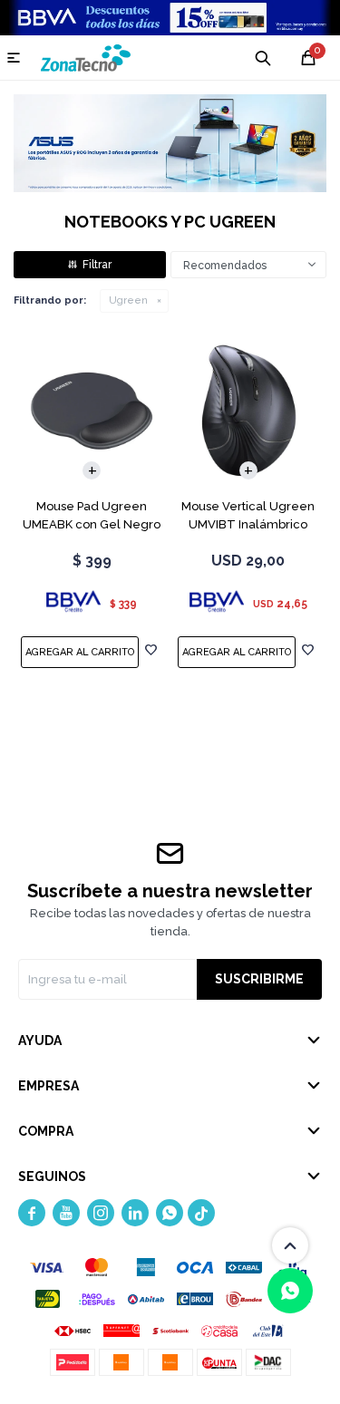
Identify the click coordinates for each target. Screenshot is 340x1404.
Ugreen (128, 300)
